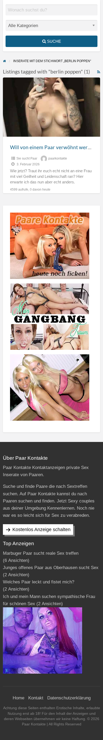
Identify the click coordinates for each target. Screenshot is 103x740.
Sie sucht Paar (26, 158)
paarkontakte (57, 158)
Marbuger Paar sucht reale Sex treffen (40, 553)
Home (18, 697)
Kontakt (35, 697)
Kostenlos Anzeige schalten (41, 529)
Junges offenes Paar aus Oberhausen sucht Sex (51, 567)
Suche (53, 41)
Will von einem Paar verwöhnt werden (53, 147)
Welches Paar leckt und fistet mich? (38, 581)
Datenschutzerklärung (69, 697)
